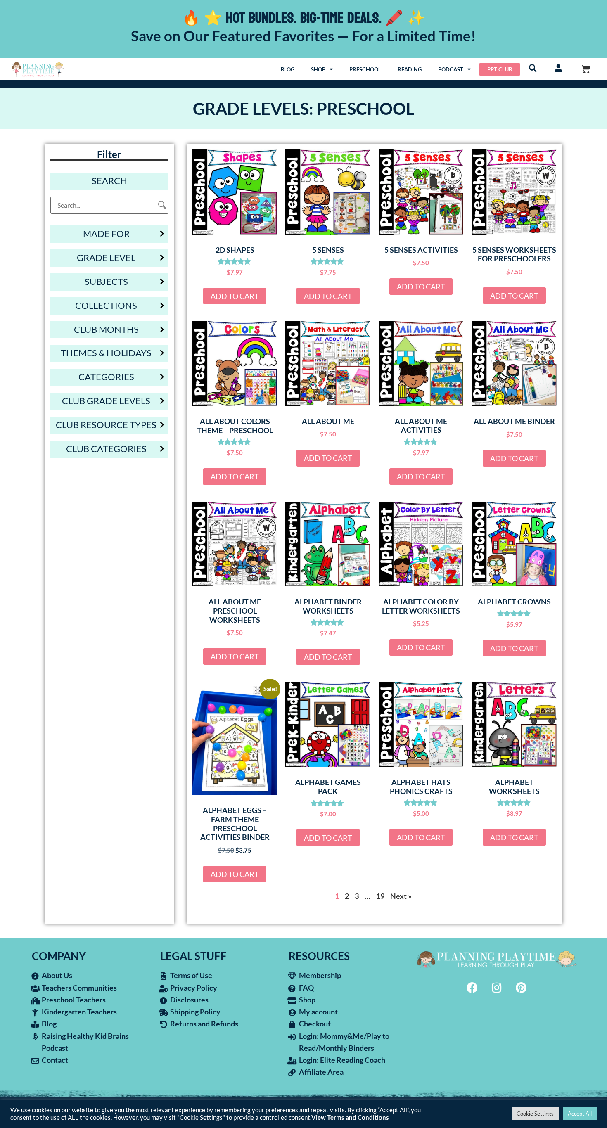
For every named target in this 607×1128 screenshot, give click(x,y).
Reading (410, 69)
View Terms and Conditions (350, 1117)
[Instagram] (497, 987)
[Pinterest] (521, 987)
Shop (318, 69)
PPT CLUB (499, 69)
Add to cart (235, 296)
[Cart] (585, 69)
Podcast (450, 69)
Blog (287, 69)
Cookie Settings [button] (535, 1113)
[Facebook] (472, 987)
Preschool (365, 69)
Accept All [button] (580, 1113)
